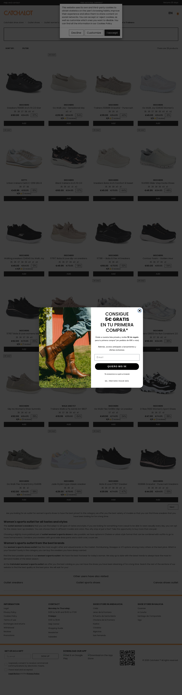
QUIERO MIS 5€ (117, 366)
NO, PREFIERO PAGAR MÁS (117, 381)
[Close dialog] (140, 311)
